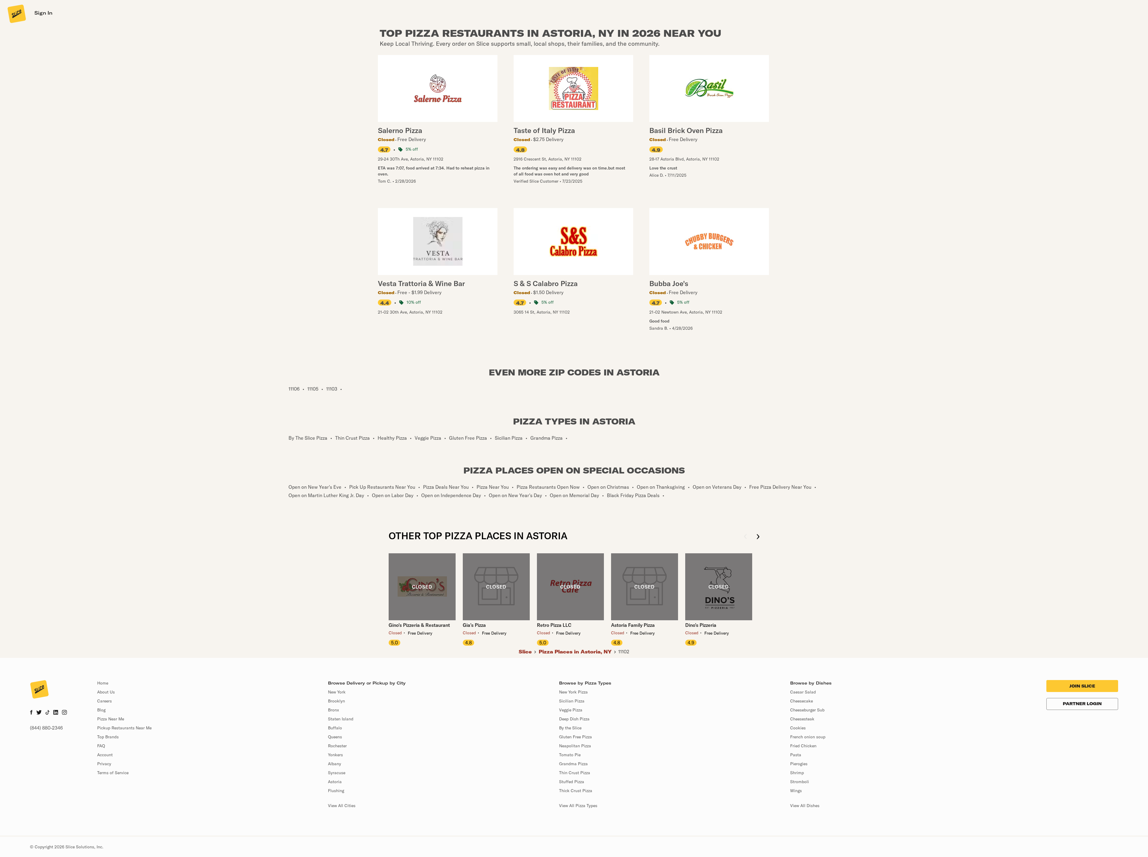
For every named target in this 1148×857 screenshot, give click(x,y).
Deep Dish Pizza (574, 719)
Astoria (335, 781)
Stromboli (799, 781)
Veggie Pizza (570, 710)
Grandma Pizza (573, 763)
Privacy (104, 763)
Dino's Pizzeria (700, 625)
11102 (623, 652)
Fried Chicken (803, 745)
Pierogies (798, 763)
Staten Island (340, 719)
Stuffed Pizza (571, 781)
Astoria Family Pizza (633, 625)
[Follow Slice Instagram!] (64, 713)
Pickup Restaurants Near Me (124, 728)
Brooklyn (336, 701)
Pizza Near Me (110, 719)
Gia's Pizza (474, 625)
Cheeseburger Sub (807, 710)
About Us (106, 692)
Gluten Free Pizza (575, 737)
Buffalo (335, 728)
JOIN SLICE (1082, 686)
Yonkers (335, 754)
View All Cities (341, 805)
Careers (104, 701)
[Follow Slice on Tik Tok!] (47, 713)
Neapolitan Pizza (575, 745)
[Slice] (16, 13)
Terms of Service (113, 772)
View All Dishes (804, 805)
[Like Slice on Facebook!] (31, 713)
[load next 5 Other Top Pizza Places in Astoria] (758, 537)
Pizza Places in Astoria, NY (575, 652)
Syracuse (336, 772)
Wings (796, 790)
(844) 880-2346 (46, 728)
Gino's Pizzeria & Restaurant (419, 625)
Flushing (336, 790)
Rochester (337, 745)
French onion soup (807, 737)
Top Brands (108, 737)
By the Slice (570, 728)
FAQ (101, 745)
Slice (525, 652)
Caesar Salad (803, 692)
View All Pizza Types (578, 805)
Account (105, 754)
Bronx (333, 710)
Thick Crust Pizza (575, 790)
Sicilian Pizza (571, 701)
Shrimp (797, 772)
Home (102, 683)
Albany (334, 763)
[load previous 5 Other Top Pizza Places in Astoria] (745, 537)
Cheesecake (801, 701)
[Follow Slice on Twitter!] (39, 713)
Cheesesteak (802, 719)
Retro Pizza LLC (554, 625)
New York (337, 692)
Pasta (795, 754)
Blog (101, 710)
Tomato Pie (570, 754)
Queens (335, 737)
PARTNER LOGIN (1082, 703)
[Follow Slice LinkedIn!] (55, 713)
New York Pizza (573, 692)
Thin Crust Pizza (574, 772)
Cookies (798, 728)
